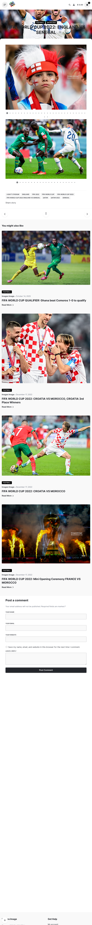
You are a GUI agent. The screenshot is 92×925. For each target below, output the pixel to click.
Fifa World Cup (48, 194)
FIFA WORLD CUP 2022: (65, 194)
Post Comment (46, 670)
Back (47, 16)
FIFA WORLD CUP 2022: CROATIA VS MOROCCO (33, 491)
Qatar (45, 198)
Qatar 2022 (51, 22)
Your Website (11, 635)
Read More (7, 305)
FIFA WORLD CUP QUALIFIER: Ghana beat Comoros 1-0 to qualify (44, 300)
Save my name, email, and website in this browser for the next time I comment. (44, 647)
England (25, 194)
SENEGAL (66, 198)
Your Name (10, 612)
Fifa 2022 (35, 194)
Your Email (10, 623)
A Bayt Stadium (13, 194)
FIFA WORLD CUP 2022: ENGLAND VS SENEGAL (23, 198)
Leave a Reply (11, 651)
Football (40, 22)
